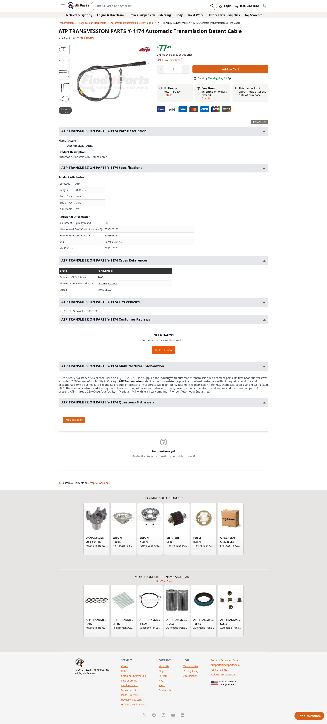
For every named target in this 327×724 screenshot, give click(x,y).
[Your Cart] (264, 6)
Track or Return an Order (225, 660)
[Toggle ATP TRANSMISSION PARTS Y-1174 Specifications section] (264, 168)
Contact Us (165, 690)
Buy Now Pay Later (131, 699)
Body (179, 15)
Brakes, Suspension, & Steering (150, 15)
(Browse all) (164, 580)
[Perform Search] (212, 6)
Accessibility (190, 675)
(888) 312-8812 (219, 669)
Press (162, 685)
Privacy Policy (191, 671)
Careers (163, 675)
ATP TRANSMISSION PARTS (76, 146)
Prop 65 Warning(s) (100, 482)
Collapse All (259, 122)
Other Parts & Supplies (224, 15)
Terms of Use (190, 666)
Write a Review (85, 37)
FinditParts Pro (129, 685)
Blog (161, 671)
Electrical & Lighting (78, 15)
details (205, 98)
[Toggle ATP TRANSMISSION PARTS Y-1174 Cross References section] (264, 261)
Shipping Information (133, 675)
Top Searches (253, 15)
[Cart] (264, 6)
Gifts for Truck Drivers (133, 704)
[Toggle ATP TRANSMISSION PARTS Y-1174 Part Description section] (264, 131)
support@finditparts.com (225, 665)
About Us (164, 666)
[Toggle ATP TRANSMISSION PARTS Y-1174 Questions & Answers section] (264, 403)
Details (168, 95)
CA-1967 (102, 283)
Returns (125, 671)
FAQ (161, 680)
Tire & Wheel (196, 15)
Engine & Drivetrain (110, 15)
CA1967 (112, 283)
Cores (124, 666)
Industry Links (129, 690)
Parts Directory (129, 695)
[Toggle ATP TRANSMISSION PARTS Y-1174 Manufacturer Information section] (264, 366)
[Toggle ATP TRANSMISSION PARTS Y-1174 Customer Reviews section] (264, 320)
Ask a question (74, 419)
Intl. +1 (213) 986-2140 (223, 674)
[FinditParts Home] (79, 6)
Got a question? (309, 716)
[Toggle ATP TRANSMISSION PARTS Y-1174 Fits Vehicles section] (264, 302)
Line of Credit (129, 680)
